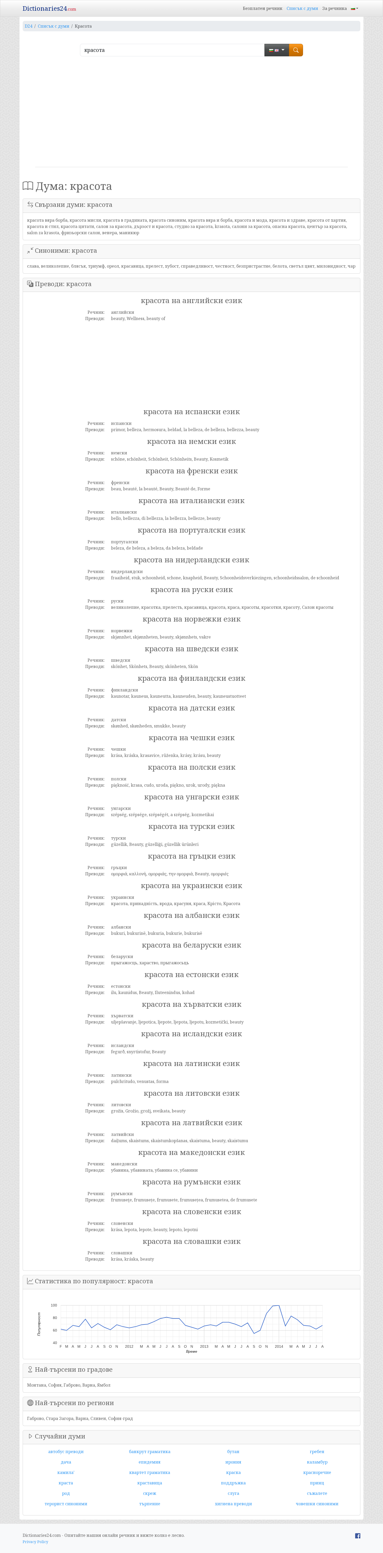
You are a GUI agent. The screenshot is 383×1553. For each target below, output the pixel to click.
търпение (149, 1504)
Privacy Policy (35, 1541)
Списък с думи (302, 8)
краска (233, 1472)
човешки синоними (317, 1504)
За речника (334, 8)
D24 (28, 26)
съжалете (317, 1493)
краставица (149, 1483)
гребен (317, 1451)
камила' (66, 1472)
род (66, 1493)
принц (317, 1483)
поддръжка (233, 1483)
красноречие (317, 1472)
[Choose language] (276, 50)
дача (66, 1462)
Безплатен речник (262, 8)
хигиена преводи (233, 1504)
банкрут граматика (149, 1451)
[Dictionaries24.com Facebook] (357, 1535)
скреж (149, 1493)
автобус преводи (66, 1451)
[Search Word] (296, 50)
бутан (233, 1451)
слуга (233, 1493)
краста (66, 1483)
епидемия (149, 1462)
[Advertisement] (191, 113)
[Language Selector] (354, 8)
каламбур (317, 1462)
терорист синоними (66, 1504)
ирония (233, 1462)
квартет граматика (149, 1472)
